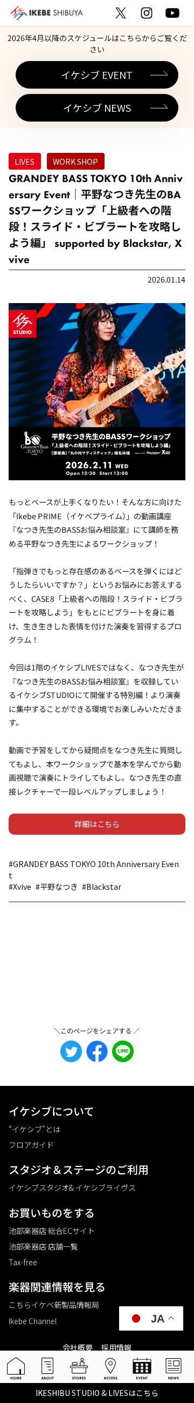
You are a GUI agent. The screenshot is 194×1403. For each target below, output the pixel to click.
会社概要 (78, 1347)
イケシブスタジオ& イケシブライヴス (72, 1187)
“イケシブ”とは (34, 1129)
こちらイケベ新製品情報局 (54, 1304)
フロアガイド (31, 1144)
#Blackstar (101, 886)
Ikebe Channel (33, 1320)
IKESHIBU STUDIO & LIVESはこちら (97, 1392)
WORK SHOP (75, 161)
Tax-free (23, 1262)
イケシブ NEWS (97, 107)
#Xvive (20, 886)
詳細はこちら (97, 823)
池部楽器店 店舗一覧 (43, 1246)
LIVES (24, 161)
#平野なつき (57, 886)
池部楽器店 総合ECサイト (52, 1230)
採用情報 (116, 1347)
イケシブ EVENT (97, 75)
